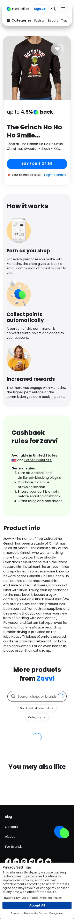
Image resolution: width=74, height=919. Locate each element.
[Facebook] (8, 861)
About (10, 836)
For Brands (13, 846)
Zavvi (45, 678)
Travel (65, 20)
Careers (11, 826)
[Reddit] (48, 861)
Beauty (53, 20)
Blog (8, 816)
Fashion (39, 20)
